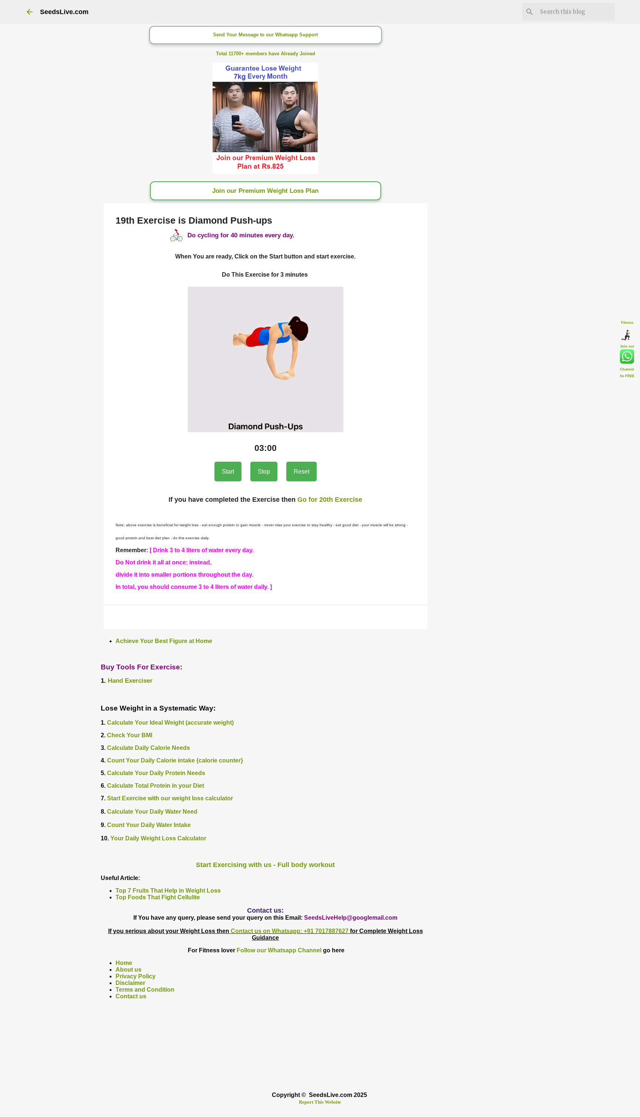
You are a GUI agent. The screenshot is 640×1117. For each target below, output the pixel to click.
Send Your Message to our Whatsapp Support (265, 34)
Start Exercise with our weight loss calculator (170, 798)
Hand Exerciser (130, 680)
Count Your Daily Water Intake (149, 825)
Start (228, 471)
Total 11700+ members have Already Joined (265, 53)
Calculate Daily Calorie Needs (148, 748)
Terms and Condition (145, 989)
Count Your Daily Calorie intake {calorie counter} (175, 760)
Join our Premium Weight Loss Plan (265, 190)
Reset (301, 471)
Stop (264, 471)
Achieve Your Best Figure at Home (164, 641)
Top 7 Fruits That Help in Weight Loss (168, 890)
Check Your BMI (129, 735)
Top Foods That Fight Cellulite (158, 897)
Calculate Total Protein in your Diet (155, 785)
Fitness (627, 322)
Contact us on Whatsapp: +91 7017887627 (290, 931)
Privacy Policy (136, 976)
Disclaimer (130, 983)
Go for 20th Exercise (329, 499)
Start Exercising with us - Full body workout (265, 865)
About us (128, 969)
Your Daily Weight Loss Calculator (158, 838)
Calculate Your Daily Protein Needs (156, 773)
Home (124, 963)
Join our (627, 346)
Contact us (131, 996)
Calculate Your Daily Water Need (152, 811)
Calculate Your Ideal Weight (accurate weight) (170, 722)
